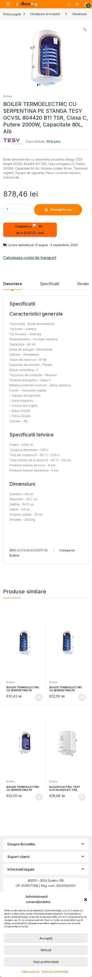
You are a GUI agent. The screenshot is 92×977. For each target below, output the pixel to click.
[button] (85, 899)
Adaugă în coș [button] (37, 797)
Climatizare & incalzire (45, 14)
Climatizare (79, 14)
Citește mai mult (38, 697)
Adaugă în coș (61, 209)
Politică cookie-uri (30, 971)
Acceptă (46, 938)
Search (68, 4)
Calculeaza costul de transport (29, 257)
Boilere (7, 96)
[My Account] (77, 4)
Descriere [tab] (12, 284)
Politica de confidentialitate (55, 971)
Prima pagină (12, 14)
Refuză (46, 950)
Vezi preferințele (46, 962)
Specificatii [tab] (49, 284)
